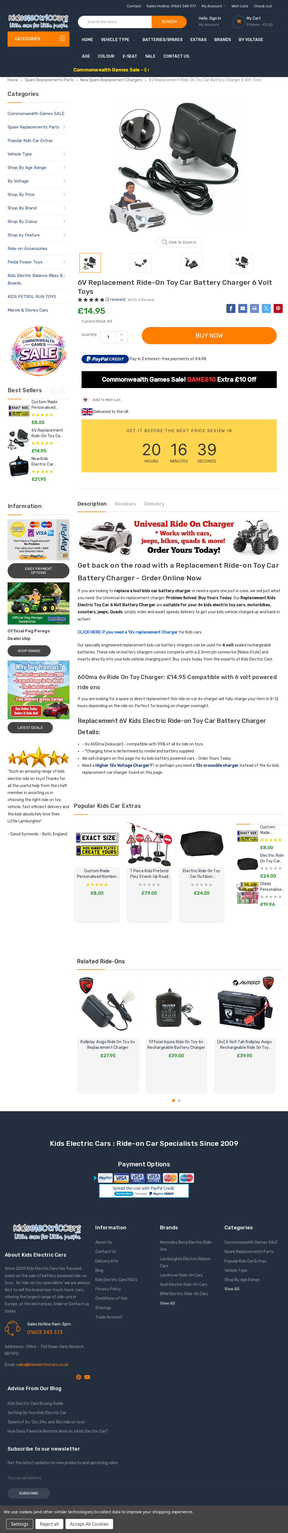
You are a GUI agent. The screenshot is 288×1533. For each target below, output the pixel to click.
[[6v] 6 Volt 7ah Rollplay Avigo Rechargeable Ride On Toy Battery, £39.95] (244, 1006)
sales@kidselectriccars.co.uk (42, 1364)
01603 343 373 (45, 1332)
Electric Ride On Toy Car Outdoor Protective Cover (201, 874)
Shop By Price (21, 194)
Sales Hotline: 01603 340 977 (171, 6)
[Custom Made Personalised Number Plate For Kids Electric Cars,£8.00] (19, 410)
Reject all (49, 1524)
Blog (99, 1270)
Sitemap (103, 1308)
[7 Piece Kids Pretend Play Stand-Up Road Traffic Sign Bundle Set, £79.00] (149, 843)
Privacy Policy (108, 1289)
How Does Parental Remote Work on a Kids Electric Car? (58, 1431)
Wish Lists (239, 6)
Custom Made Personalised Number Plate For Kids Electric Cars (47, 405)
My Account (212, 6)
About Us (103, 1242)
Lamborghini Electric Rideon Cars (185, 1262)
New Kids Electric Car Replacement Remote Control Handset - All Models (47, 461)
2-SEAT (129, 56)
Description (92, 504)
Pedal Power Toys (25, 262)
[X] (266, 308)
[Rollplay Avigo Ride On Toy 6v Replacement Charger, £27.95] (108, 1006)
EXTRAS (198, 39)
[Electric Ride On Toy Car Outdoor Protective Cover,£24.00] (247, 864)
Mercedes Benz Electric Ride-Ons (186, 1246)
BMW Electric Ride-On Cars (184, 1293)
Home (87, 39)
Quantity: (89, 334)
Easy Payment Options (38, 571)
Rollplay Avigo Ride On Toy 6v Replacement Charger (107, 1045)
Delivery (154, 504)
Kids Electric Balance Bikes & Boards (35, 279)
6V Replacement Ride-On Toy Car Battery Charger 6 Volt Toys (47, 433)
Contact (134, 6)
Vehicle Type (115, 39)
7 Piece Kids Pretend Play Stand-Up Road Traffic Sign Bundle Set (149, 874)
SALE (150, 56)
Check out (263, 6)
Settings (19, 1524)
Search (169, 21)
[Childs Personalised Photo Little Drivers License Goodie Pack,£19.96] (247, 892)
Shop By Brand (22, 208)
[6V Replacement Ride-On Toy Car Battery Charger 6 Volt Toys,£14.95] (19, 439)
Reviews (125, 504)
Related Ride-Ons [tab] (101, 961)
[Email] (242, 308)
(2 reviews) (115, 299)
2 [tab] (179, 1100)
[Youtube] (87, 1377)
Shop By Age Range (27, 167)
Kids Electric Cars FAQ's (116, 1279)
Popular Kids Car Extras (30, 140)
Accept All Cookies (89, 1524)
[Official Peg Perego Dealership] (38, 603)
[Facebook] (230, 308)
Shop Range (29, 651)
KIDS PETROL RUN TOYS (32, 296)
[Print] (254, 308)
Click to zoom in (182, 242)
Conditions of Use (111, 1298)
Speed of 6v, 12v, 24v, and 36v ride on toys (46, 1422)
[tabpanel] (108, 1034)
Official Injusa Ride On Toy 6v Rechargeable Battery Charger (176, 1045)
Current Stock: (97, 321)
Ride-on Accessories (28, 248)
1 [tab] (173, 1100)
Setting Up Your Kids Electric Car (37, 1412)
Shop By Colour (22, 221)
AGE (86, 56)
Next (61, 391)
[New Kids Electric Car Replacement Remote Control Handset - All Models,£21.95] (19, 467)
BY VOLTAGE (251, 39)
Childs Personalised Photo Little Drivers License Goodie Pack (272, 887)
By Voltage (18, 181)
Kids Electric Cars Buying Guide (35, 1403)
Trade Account (108, 1317)
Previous (53, 391)
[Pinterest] (278, 308)
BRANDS (222, 39)
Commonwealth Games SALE (36, 113)
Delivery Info (106, 1261)
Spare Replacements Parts (33, 127)
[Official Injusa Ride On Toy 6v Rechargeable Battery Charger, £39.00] (176, 1006)
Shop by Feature (24, 235)
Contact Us (176, 56)
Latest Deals (30, 727)
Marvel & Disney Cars (28, 310)
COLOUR (106, 56)
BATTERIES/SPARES (163, 39)
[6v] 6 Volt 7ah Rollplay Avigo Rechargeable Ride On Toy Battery (244, 1045)
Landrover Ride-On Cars (181, 1275)
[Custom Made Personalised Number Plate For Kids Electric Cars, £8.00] (97, 843)
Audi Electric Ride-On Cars (183, 1284)
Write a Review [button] (141, 299)
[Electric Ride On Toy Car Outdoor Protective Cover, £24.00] (201, 843)
